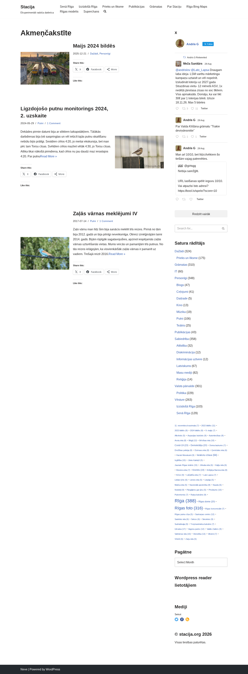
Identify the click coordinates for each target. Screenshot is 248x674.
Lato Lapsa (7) (209, 475)
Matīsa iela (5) (181, 485)
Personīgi (104, 53)
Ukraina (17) (180, 529)
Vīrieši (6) (179, 539)
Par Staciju (174, 6)
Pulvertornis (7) (181, 495)
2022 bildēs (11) (208, 425)
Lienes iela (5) (196, 480)
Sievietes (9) (207, 519)
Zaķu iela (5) (191, 539)
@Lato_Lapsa (200, 70)
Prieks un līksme (113, 6)
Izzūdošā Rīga (88, 6)
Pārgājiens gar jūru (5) (196, 490)
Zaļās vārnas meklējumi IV (105, 213)
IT (176, 271)
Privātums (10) (215, 490)
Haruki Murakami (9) (185, 455)
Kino (179, 305)
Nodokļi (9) (179, 490)
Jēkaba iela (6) (206, 465)
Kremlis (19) (198, 470)
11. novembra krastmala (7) (187, 425)
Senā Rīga (67, 6)
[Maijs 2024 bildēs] (45, 68)
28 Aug (208, 64)
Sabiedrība (182, 338)
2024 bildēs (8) (196, 430)
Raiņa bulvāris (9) (198, 495)
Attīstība (181, 345)
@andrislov (183, 70)
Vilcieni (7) (212, 534)
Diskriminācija (185, 352)
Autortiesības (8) (216, 435)
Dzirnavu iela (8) (202, 450)
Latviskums (183, 365)
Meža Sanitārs (192, 63)
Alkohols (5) (180, 435)
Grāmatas (156, 6)
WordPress (53, 669)
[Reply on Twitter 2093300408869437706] (178, 109)
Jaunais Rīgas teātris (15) (186, 465)
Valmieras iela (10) (183, 534)
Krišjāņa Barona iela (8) (217, 470)
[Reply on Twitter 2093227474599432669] (178, 199)
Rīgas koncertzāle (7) (214, 509)
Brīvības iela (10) (206, 440)
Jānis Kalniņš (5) (195, 460)
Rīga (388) (185, 500)
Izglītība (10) (180, 460)
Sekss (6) (195, 519)
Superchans (91, 11)
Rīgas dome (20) (206, 502)
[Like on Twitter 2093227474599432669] (192, 199)
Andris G (189, 120)
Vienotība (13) (199, 534)
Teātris (180, 325)
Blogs (180, 285)
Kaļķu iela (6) (221, 465)
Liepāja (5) (209, 480)
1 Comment (53, 123)
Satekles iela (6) (182, 519)
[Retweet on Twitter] (184, 57)
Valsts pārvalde (184, 386)
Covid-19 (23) (181, 445)
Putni (40, 123)
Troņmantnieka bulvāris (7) (202, 524)
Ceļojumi (182, 291)
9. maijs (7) (210, 430)
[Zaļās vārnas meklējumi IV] (45, 253)
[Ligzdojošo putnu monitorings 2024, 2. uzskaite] (139, 152)
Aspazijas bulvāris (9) (197, 435)
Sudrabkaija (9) (181, 524)
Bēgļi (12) (193, 440)
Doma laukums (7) (218, 445)
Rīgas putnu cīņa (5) (184, 514)
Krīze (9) (180, 475)
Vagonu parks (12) (196, 529)
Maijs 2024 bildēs (94, 46)
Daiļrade (182, 298)
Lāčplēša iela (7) (193, 475)
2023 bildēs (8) (181, 430)
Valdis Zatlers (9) (214, 529)
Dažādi (94, 53)
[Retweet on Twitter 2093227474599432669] (185, 199)
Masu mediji (184, 372)
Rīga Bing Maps (196, 6)
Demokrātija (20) (199, 445)
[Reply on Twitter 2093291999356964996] (178, 137)
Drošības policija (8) (183, 450)
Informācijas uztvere (189, 359)
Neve (24, 669)
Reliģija (181, 379)
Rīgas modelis (69, 11)
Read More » (48, 156)
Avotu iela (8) (180, 440)
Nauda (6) (217, 485)
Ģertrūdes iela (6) (219, 450)
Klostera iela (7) (183, 470)
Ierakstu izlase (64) (207, 455)
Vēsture (180, 399)
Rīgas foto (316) (189, 508)
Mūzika (181, 311)
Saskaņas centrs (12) (204, 514)
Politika (181, 393)
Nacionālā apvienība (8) (200, 485)
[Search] (223, 228)
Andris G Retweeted (197, 57)
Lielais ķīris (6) (181, 480)
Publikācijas (137, 6)
